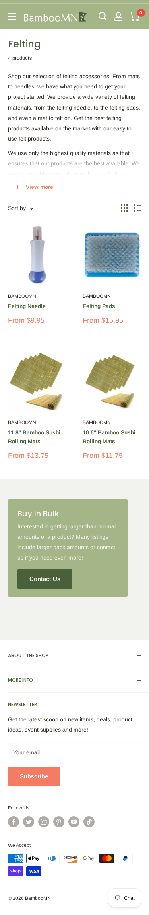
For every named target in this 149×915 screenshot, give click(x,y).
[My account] (118, 16)
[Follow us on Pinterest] (58, 821)
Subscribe (34, 776)
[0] (134, 16)
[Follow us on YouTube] (73, 821)
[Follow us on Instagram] (43, 821)
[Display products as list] (137, 208)
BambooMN (22, 296)
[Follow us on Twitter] (28, 821)
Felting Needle (27, 306)
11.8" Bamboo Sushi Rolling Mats (34, 436)
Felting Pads (99, 306)
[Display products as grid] (124, 208)
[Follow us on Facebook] (13, 821)
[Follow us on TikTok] (89, 821)
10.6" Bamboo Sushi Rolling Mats (109, 436)
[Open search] (103, 16)
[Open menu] (12, 16)
